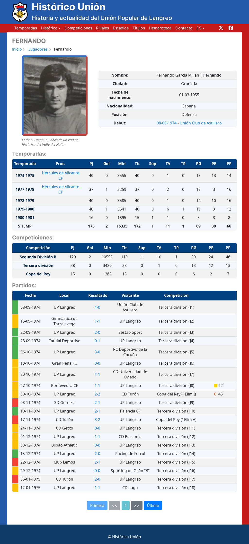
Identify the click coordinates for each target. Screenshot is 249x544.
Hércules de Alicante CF (60, 175)
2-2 (97, 394)
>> (136, 505)
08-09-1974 (167, 123)
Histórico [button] (49, 28)
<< (114, 505)
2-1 (97, 402)
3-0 (97, 352)
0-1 (97, 340)
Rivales (102, 28)
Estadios (121, 28)
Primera (97, 505)
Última (153, 505)
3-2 (97, 419)
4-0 (97, 307)
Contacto (184, 28)
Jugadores (38, 49)
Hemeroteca (160, 28)
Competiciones (78, 28)
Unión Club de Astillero (201, 123)
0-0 (97, 363)
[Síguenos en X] (221, 28)
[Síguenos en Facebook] (231, 28)
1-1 (97, 321)
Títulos (139, 28)
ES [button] (198, 28)
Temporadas (25, 28)
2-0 (97, 332)
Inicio (17, 49)
